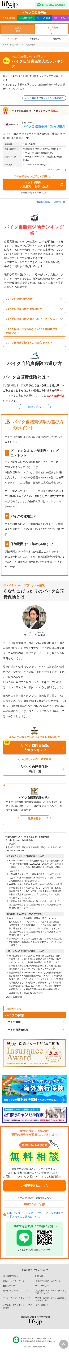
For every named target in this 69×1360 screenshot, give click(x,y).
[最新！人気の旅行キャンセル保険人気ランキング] (34, 1115)
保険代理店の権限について (14, 1290)
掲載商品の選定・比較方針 (49, 202)
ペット (43, 18)
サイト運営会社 (42, 1305)
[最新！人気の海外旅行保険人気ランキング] (34, 1089)
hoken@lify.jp (34, 1204)
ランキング (12, 39)
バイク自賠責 (51, 28)
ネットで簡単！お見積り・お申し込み (34, 184)
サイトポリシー (42, 1286)
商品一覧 (57, 39)
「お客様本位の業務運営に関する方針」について (49, 1291)
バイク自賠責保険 (18, 1029)
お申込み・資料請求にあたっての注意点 (17, 1306)
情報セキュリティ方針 (12, 1281)
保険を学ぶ (34, 39)
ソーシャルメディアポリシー (15, 1298)
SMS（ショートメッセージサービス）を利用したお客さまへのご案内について (35, 1215)
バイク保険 (14, 1021)
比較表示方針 (9, 1286)
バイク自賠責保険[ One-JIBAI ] (44, 126)
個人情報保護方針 (11, 1276)
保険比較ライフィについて (35, 1270)
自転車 (26, 18)
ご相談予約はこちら (34, 1185)
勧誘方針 (39, 1276)
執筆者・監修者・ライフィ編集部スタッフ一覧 (49, 1299)
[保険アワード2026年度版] (34, 1053)
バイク (8, 18)
